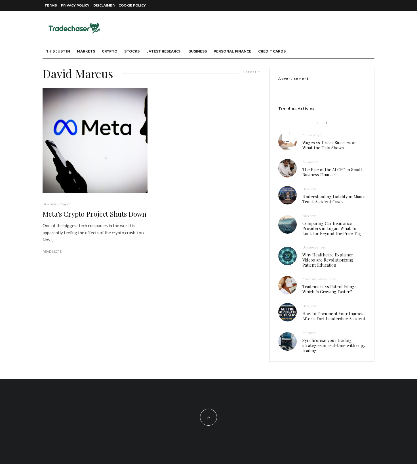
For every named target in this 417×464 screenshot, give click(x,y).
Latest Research (164, 51)
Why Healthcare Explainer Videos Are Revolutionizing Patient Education (327, 259)
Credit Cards (272, 51)
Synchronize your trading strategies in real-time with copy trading (333, 345)
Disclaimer (104, 5)
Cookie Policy (132, 5)
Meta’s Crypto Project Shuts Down (94, 214)
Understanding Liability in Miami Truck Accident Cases (333, 199)
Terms (51, 5)
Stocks (132, 51)
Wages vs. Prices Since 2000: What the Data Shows (329, 145)
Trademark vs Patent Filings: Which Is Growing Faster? (329, 289)
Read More (52, 252)
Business (197, 51)
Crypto (109, 51)
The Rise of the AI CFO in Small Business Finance (332, 172)
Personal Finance (232, 51)
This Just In (58, 51)
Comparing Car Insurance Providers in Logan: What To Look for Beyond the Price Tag (331, 228)
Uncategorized (314, 247)
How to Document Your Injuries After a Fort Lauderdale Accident (333, 316)
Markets (86, 51)
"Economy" (311, 135)
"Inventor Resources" (319, 279)
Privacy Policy (75, 5)
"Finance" (310, 162)
